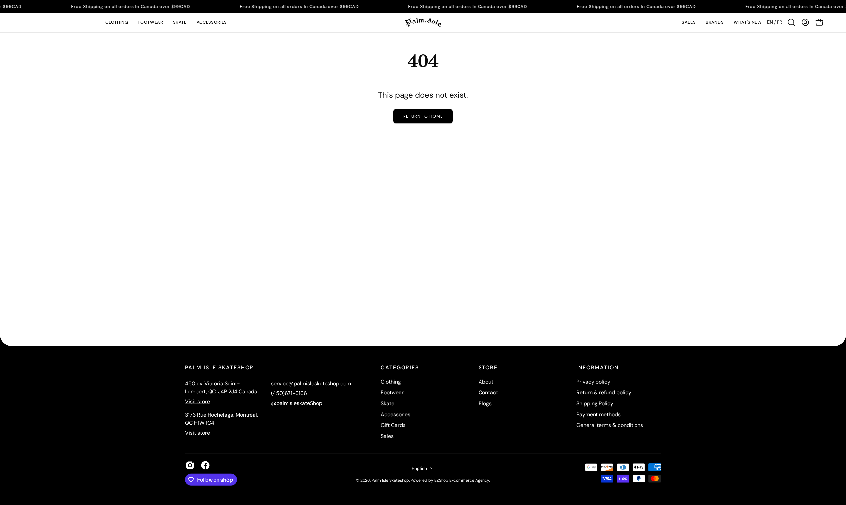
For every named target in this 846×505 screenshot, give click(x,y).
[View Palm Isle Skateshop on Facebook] (205, 465)
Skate (387, 403)
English (419, 468)
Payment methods (598, 414)
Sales (387, 436)
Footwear (392, 392)
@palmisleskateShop (296, 403)
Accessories (395, 414)
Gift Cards (393, 425)
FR (779, 22)
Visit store (197, 401)
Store (488, 367)
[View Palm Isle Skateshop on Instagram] (190, 465)
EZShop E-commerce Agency (461, 480)
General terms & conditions (609, 425)
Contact (488, 392)
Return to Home (423, 116)
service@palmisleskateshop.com (311, 383)
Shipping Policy (594, 403)
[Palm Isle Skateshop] (423, 22)
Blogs (485, 403)
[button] (116, 22)
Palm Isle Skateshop (390, 480)
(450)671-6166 (289, 393)
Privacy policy (593, 381)
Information (597, 367)
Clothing (391, 381)
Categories (400, 367)
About (486, 381)
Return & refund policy (603, 392)
